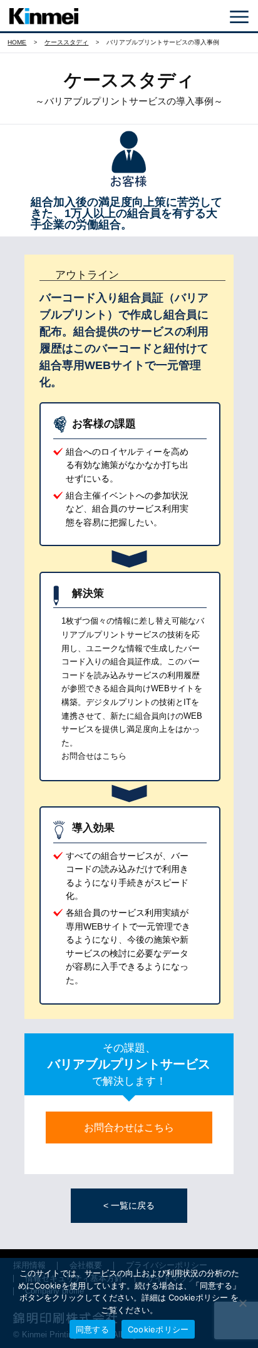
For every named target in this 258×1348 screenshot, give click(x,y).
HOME (17, 42)
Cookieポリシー (158, 1329)
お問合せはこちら (93, 756)
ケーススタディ (66, 42)
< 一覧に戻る (129, 1205)
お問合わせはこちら (129, 1127)
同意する (92, 1329)
